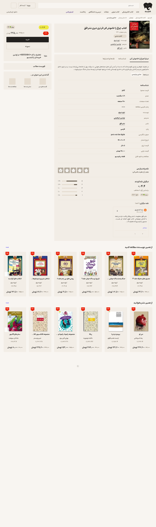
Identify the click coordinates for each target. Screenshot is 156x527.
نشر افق (119, 48)
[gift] (70, 48)
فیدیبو (150, 18)
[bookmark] (64, 48)
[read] (12, 81)
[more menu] (59, 48)
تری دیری (117, 40)
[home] (147, 8)
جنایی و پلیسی (111, 18)
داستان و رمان (122, 18)
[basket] (13, 5)
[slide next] (7, 274)
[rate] (86, 170)
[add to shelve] (43, 81)
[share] (75, 48)
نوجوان (131, 18)
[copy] (8, 56)
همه (7, 247)
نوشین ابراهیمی (116, 44)
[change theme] (6, 5)
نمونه (27, 46)
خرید (27, 39)
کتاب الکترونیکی (140, 18)
